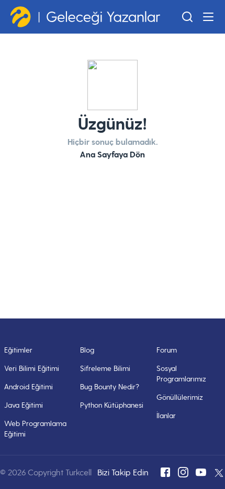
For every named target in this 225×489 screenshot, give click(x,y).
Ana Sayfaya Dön (112, 154)
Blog (87, 349)
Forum (166, 349)
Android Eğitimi (28, 386)
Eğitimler (18, 349)
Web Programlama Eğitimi (35, 428)
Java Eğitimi (23, 404)
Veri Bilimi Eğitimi (31, 368)
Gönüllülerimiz (179, 396)
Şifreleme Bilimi (105, 368)
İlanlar (166, 415)
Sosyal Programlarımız (181, 373)
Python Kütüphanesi (111, 404)
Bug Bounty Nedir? (109, 386)
